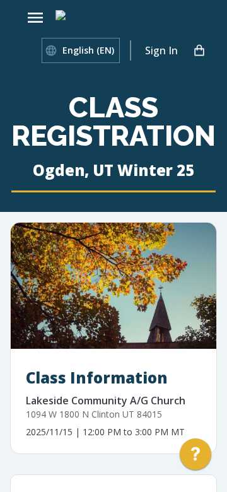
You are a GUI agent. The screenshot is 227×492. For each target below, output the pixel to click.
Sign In (161, 50)
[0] (199, 50)
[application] (195, 457)
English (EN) (88, 50)
